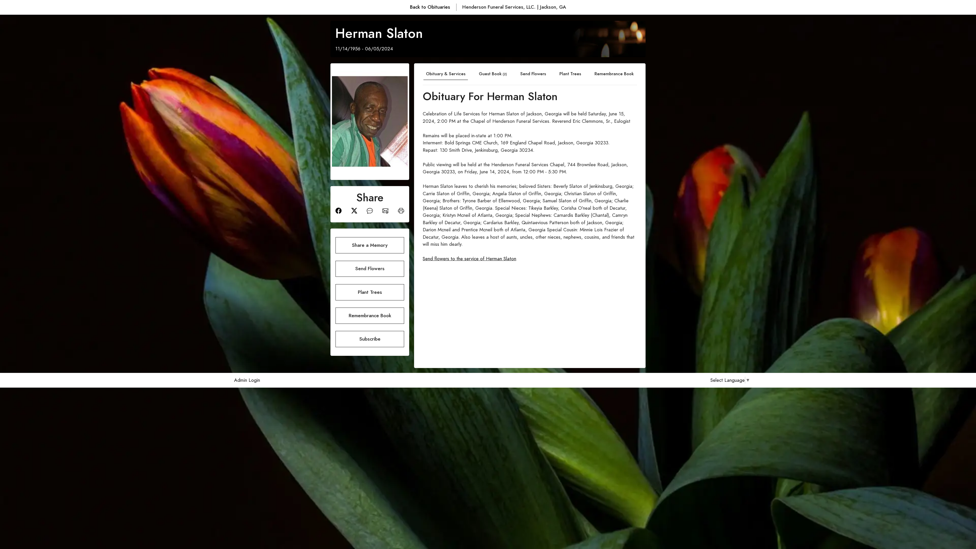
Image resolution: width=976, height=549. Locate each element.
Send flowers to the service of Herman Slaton (469, 258)
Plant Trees (570, 74)
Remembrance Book (614, 74)
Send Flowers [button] (370, 268)
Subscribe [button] (369, 339)
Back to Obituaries (430, 7)
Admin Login (247, 380)
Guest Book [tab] (493, 74)
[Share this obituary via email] (386, 210)
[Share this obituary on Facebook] (339, 210)
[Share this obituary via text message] (370, 210)
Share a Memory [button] (370, 245)
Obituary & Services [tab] (445, 74)
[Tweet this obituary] (354, 210)
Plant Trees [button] (370, 292)
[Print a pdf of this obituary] (401, 210)
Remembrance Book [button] (370, 315)
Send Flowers (533, 74)
